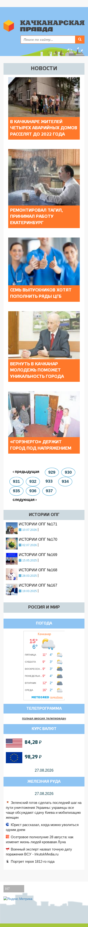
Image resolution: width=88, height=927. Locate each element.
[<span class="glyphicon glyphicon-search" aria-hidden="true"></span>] (79, 40)
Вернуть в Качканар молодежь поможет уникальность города (37, 370)
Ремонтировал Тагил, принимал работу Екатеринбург (36, 217)
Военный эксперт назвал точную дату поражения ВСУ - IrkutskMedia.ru (39, 851)
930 (68, 472)
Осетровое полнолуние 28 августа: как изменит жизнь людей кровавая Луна (39, 839)
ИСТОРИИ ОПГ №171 (38, 524)
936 (32, 490)
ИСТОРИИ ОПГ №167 (38, 585)
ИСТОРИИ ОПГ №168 (38, 570)
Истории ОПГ (44, 515)
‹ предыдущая (26, 472)
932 (32, 481)
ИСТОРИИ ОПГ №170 (38, 539)
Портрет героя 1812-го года (32, 861)
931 (16, 481)
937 (49, 490)
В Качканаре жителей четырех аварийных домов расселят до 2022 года (43, 128)
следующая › (25, 500)
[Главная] (44, 26)
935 (16, 490)
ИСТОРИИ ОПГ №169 (38, 555)
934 (65, 481)
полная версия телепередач (44, 718)
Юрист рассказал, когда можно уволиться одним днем (42, 827)
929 (51, 472)
